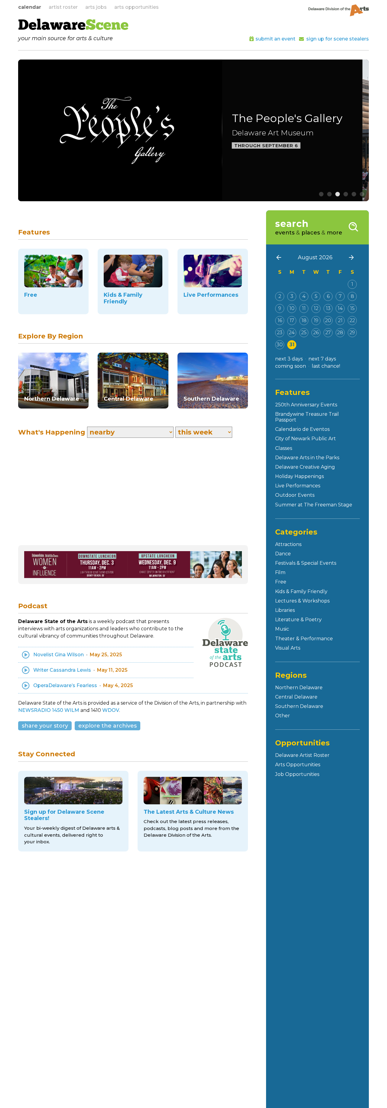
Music (282, 629)
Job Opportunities (297, 774)
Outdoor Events (294, 495)
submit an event (275, 39)
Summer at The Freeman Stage (313, 505)
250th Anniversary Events (306, 405)
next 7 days (322, 359)
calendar (29, 7)
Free (280, 582)
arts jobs (96, 7)
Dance (283, 554)
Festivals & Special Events (305, 563)
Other (282, 716)
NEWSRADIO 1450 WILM (48, 710)
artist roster (63, 7)
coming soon (290, 366)
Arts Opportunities (297, 764)
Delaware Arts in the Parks (307, 457)
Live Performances (297, 486)
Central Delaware (296, 697)
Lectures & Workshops (302, 601)
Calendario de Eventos (302, 429)
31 (291, 344)
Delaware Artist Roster (302, 755)
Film (280, 572)
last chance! (326, 366)
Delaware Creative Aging (305, 467)
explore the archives (107, 725)
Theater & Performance (304, 638)
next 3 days (289, 359)
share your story (45, 725)
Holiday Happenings (299, 476)
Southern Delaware (299, 706)
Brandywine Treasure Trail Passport (307, 417)
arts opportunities (136, 7)
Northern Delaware (299, 687)
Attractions (288, 544)
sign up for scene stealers (337, 39)
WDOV (110, 710)
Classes (283, 448)
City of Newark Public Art (305, 438)
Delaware (73, 26)
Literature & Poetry (298, 619)
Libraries (285, 610)
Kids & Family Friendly (301, 591)
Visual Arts (287, 648)
